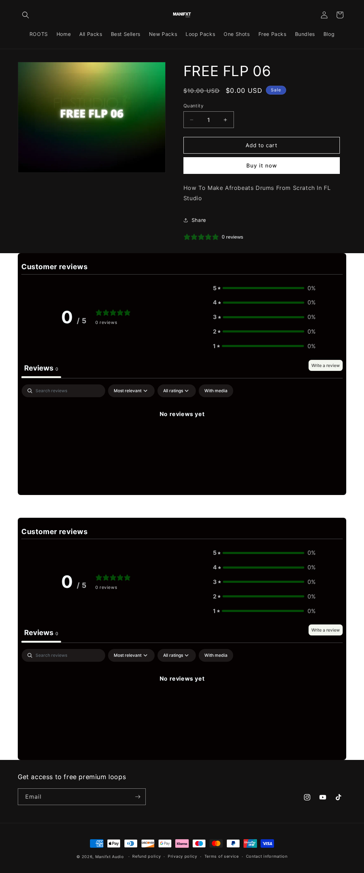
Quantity (193, 105)
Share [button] (199, 220)
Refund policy (146, 856)
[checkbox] (216, 390)
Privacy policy (182, 856)
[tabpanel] (182, 438)
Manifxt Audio (109, 856)
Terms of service (221, 856)
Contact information (267, 856)
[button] (25, 15)
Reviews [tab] (41, 368)
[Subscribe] (137, 796)
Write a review (325, 365)
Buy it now (261, 165)
